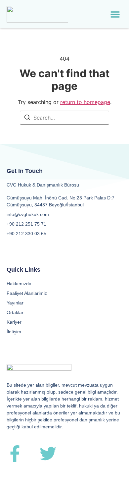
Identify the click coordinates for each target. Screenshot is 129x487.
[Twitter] (48, 453)
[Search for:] (64, 118)
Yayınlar (15, 302)
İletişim (14, 331)
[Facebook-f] (15, 453)
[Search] (27, 118)
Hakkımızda (19, 283)
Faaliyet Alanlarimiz (27, 293)
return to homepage (85, 102)
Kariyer (14, 322)
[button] (115, 14)
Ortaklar (15, 312)
